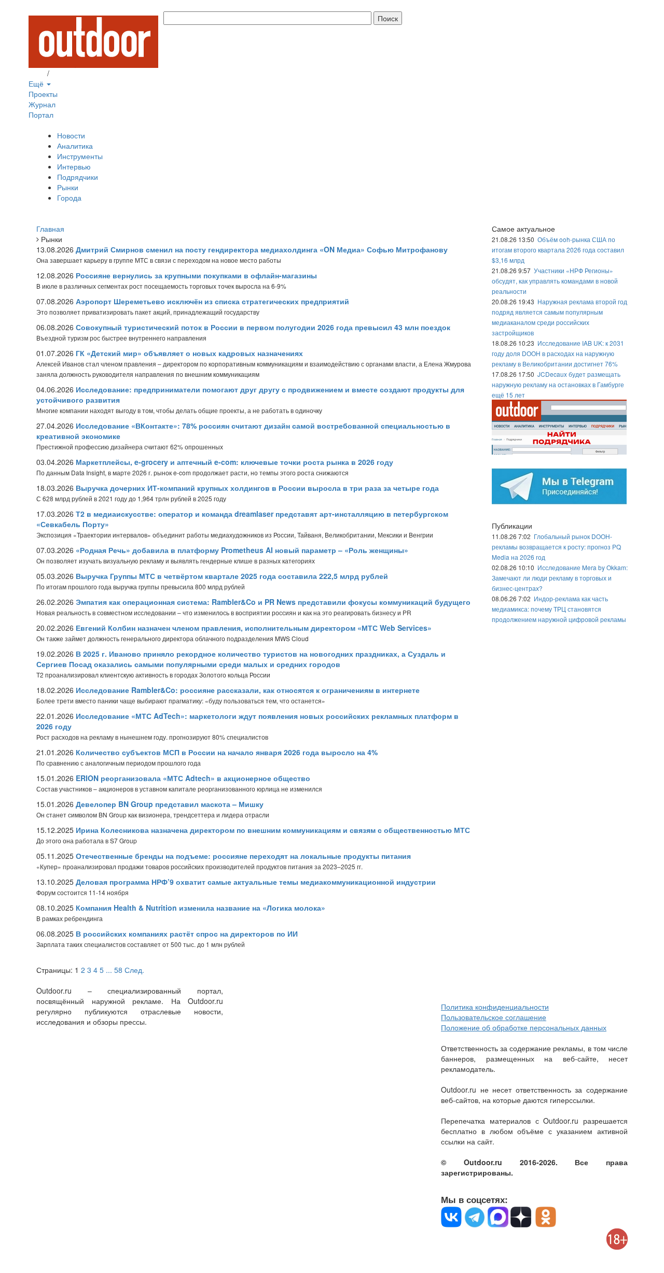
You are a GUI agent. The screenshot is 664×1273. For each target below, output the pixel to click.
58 (118, 970)
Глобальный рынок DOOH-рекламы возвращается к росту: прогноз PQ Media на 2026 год (556, 546)
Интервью (74, 166)
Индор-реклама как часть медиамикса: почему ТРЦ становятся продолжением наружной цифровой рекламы (559, 609)
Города (69, 197)
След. (134, 970)
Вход (37, 73)
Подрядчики (77, 177)
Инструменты (80, 156)
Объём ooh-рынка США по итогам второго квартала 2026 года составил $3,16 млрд (558, 249)
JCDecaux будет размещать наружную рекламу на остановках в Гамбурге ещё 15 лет (558, 384)
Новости (71, 135)
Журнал (42, 104)
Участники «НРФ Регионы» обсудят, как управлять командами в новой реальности (555, 280)
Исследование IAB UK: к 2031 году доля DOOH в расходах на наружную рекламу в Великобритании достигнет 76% (558, 353)
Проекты (43, 94)
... (109, 970)
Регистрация (72, 73)
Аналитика (75, 145)
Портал (41, 114)
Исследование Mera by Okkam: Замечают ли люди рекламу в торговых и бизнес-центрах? (560, 577)
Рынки (67, 187)
